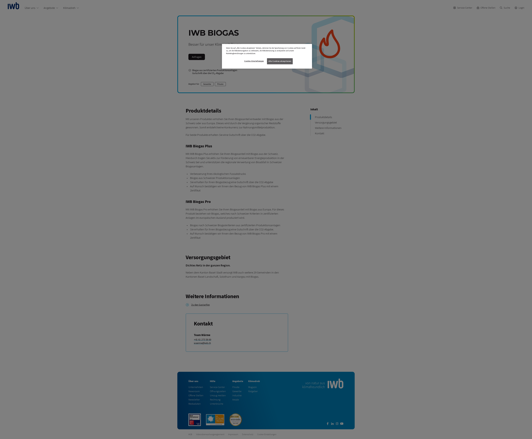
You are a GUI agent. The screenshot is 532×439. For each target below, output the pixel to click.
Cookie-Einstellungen (254, 61)
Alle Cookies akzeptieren (279, 61)
